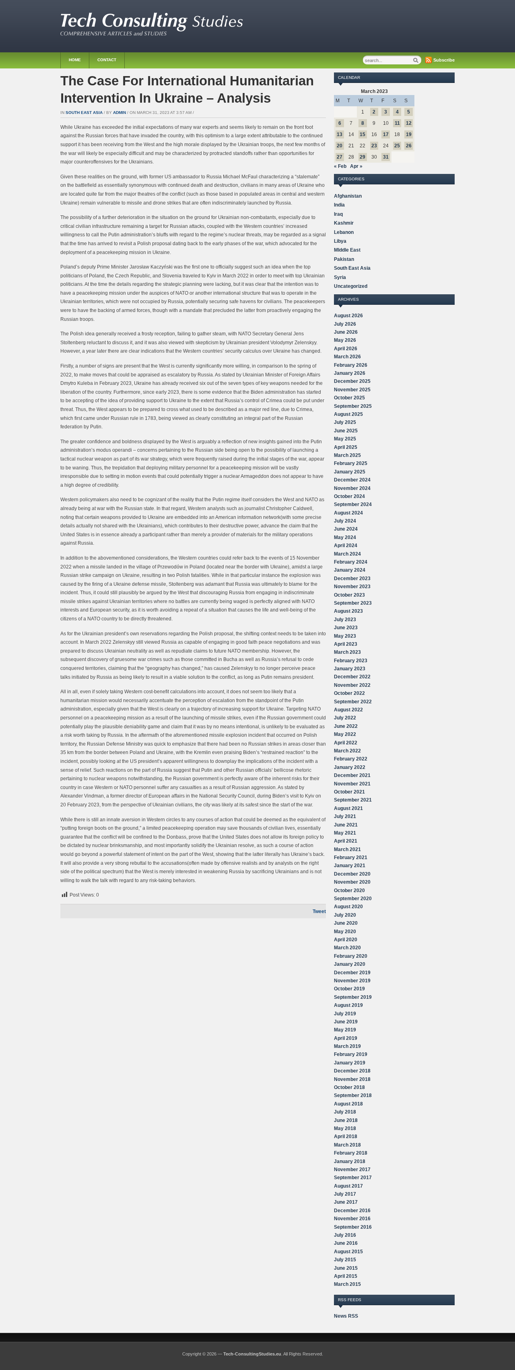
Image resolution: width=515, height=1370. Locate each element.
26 (409, 146)
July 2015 (345, 1260)
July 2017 (345, 1194)
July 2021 (345, 816)
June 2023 (346, 627)
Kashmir (344, 223)
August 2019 (348, 1005)
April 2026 (345, 348)
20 (339, 146)
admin (119, 112)
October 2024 (349, 496)
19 (409, 134)
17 (386, 134)
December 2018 (352, 1071)
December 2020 (352, 874)
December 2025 (352, 381)
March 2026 (347, 357)
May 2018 (345, 1128)
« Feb (340, 166)
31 (386, 157)
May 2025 (345, 439)
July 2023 (345, 619)
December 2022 (352, 677)
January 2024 (349, 570)
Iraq (338, 214)
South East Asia (84, 112)
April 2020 (345, 939)
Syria (340, 277)
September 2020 (353, 898)
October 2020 (349, 890)
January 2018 (349, 1161)
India (339, 205)
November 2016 (352, 1218)
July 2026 (345, 324)
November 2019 (352, 981)
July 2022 (345, 718)
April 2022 (345, 743)
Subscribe (444, 60)
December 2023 (352, 578)
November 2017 (352, 1169)
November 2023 (352, 586)
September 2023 (353, 603)
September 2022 (353, 702)
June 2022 (346, 726)
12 (409, 123)
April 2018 (345, 1136)
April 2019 (345, 1038)
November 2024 (352, 488)
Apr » (356, 166)
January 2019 (349, 1063)
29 (362, 157)
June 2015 (346, 1268)
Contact (106, 60)
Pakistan (344, 259)
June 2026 (346, 332)
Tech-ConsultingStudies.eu (252, 1353)
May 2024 (345, 537)
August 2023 (348, 611)
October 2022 (349, 693)
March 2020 (347, 948)
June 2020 (346, 923)
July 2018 (345, 1112)
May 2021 (345, 833)
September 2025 (353, 406)
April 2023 (345, 644)
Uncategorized (350, 286)
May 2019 (345, 1030)
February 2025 (350, 463)
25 (397, 146)
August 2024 (348, 513)
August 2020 (348, 906)
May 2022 (345, 734)
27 (339, 157)
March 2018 (347, 1145)
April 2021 (345, 841)
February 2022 (350, 759)
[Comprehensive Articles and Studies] (151, 34)
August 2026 (348, 315)
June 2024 (346, 529)
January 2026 (349, 373)
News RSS (346, 1316)
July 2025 (345, 422)
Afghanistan (348, 196)
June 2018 (346, 1120)
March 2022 (347, 751)
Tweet (319, 911)
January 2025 (349, 472)
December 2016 (352, 1210)
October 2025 (349, 398)
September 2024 (353, 504)
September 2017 (353, 1177)
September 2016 (353, 1227)
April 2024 (345, 545)
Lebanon (344, 232)
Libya (340, 241)
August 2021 (348, 808)
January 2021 (349, 865)
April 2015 (345, 1276)
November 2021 (352, 784)
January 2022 (349, 767)
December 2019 (352, 972)
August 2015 (348, 1251)
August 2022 (348, 710)
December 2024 (352, 480)
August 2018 (348, 1104)
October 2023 (349, 595)
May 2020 (345, 931)
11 (397, 123)
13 (339, 134)
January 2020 (349, 964)
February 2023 (350, 660)
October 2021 (349, 792)
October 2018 (349, 1087)
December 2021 (352, 775)
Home (75, 60)
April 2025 (345, 447)
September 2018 (353, 1095)
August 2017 (348, 1186)
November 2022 (352, 685)
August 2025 (348, 414)
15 (362, 134)
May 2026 (345, 340)
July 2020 (345, 915)
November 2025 (352, 390)
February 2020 (350, 956)
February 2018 (350, 1153)
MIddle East (347, 250)
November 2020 (352, 882)
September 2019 (353, 997)
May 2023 (345, 636)
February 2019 (350, 1054)
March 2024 (347, 554)
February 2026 (350, 365)
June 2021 (346, 825)
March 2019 (347, 1046)
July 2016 (345, 1235)
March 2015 (347, 1284)
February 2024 (350, 562)
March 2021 (347, 849)
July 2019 (345, 1014)
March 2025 (347, 455)
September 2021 (353, 800)
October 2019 (349, 989)
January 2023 (349, 669)
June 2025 (346, 431)
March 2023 (347, 652)
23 (374, 146)
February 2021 (350, 857)
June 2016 (346, 1243)
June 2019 (346, 1022)
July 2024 (345, 521)
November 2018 (352, 1079)
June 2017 (346, 1202)
